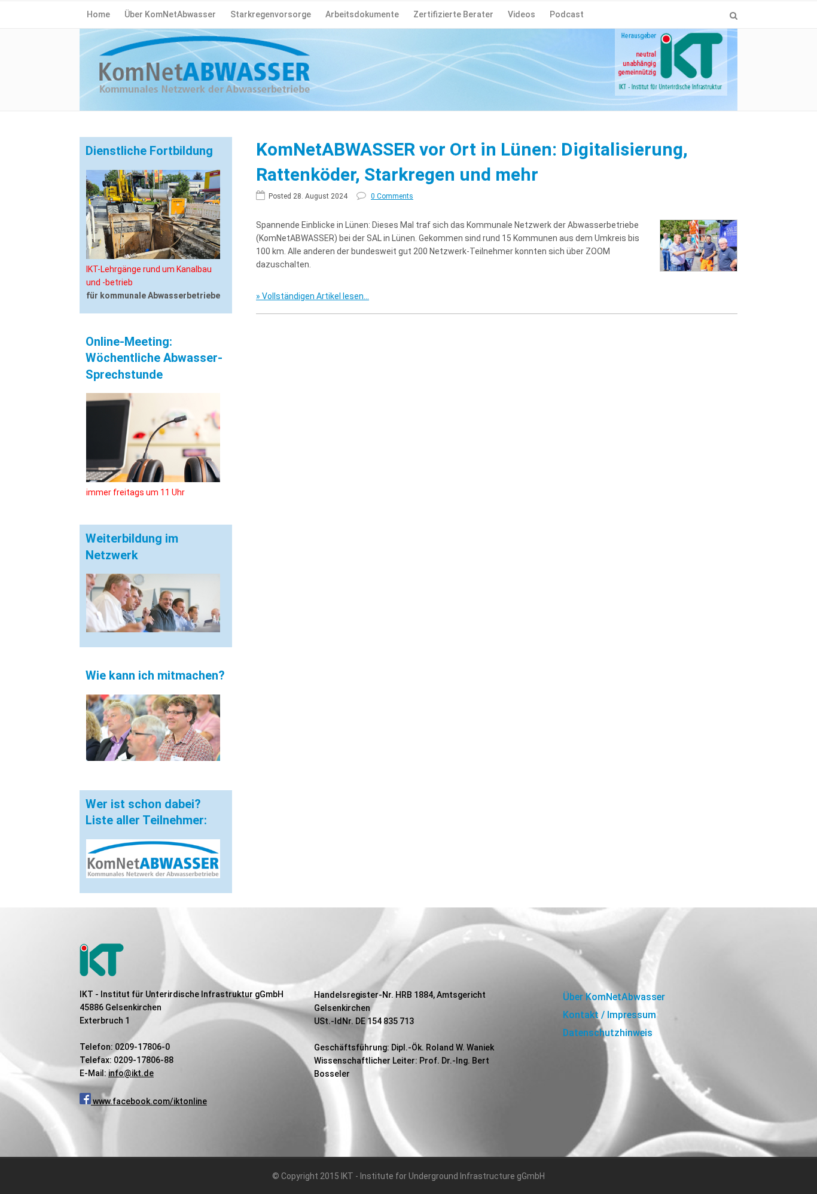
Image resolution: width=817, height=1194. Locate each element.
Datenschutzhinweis (608, 1032)
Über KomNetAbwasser (614, 997)
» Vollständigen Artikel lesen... (312, 296)
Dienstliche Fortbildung (149, 151)
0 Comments (392, 196)
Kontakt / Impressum (609, 1015)
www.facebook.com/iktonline (149, 1101)
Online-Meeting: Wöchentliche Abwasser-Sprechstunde (154, 358)
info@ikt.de (131, 1073)
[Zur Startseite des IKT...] (408, 75)
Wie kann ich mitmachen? (155, 675)
